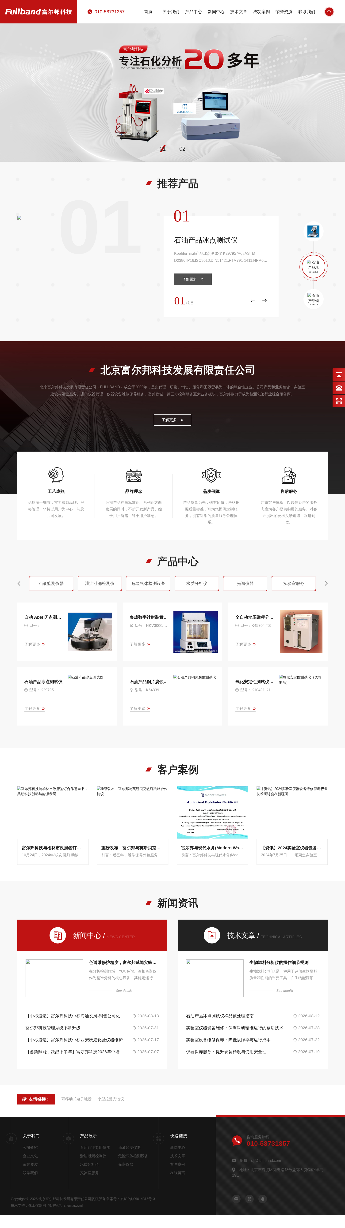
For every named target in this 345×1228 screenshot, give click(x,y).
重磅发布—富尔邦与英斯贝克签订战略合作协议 (132, 848)
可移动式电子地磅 (76, 1099)
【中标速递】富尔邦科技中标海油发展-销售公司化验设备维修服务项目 (76, 1016)
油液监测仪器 (129, 1147)
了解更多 (190, 279)
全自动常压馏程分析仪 (255, 617)
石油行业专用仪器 (95, 1147)
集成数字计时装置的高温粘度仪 (149, 617)
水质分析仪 (89, 1164)
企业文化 (30, 1156)
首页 (148, 11)
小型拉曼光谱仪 (111, 1099)
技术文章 (238, 11)
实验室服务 (89, 1173)
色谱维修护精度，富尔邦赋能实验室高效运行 (124, 962)
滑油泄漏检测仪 (93, 1156)
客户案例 (177, 1164)
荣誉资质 (284, 11)
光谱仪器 (125, 1164)
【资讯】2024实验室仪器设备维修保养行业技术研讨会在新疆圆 (292, 848)
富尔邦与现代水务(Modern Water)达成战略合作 (212, 848)
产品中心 (193, 11)
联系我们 (306, 11)
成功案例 (261, 11)
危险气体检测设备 (133, 1156)
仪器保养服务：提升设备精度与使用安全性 (226, 1051)
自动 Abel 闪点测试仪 (44, 617)
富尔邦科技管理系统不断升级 (53, 1028)
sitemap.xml (73, 1205)
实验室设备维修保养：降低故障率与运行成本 (228, 1039)
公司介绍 (30, 1147)
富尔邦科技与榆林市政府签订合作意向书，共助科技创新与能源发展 (53, 848)
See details (124, 990)
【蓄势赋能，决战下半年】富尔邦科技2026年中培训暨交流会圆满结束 (76, 1051)
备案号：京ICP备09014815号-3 (130, 1199)
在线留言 (177, 1173)
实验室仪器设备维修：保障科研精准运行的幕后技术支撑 (237, 1028)
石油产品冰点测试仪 (206, 240)
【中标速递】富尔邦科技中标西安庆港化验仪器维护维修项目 (76, 1039)
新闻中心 (216, 11)
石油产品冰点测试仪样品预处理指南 (220, 1016)
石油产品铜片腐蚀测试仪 (149, 681)
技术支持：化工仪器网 (28, 1205)
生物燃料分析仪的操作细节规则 (279, 962)
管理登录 (55, 1205)
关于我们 (170, 11)
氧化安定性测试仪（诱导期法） (255, 681)
